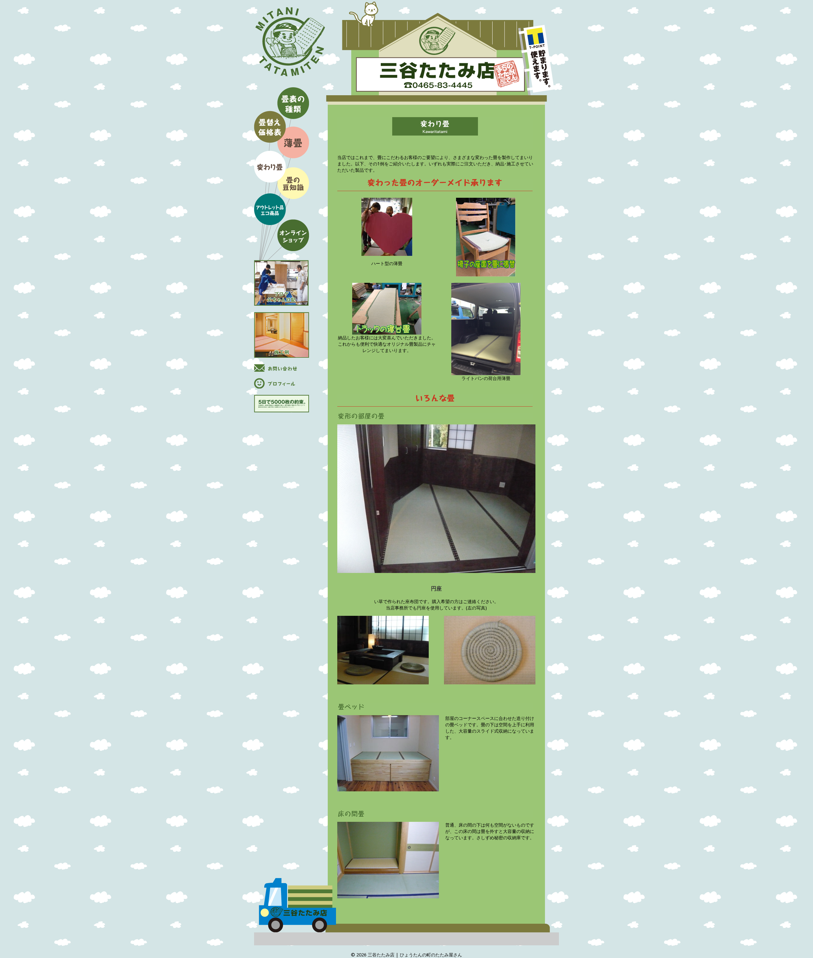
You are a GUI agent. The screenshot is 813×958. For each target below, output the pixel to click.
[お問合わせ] (281, 368)
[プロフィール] (281, 383)
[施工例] (281, 335)
